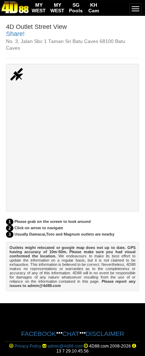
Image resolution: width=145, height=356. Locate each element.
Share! (15, 33)
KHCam (93, 7)
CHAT (70, 333)
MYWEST (39, 7)
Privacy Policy (27, 346)
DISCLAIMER (105, 333)
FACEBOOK (38, 333)
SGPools (76, 7)
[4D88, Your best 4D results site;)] (15, 7)
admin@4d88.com (65, 346)
